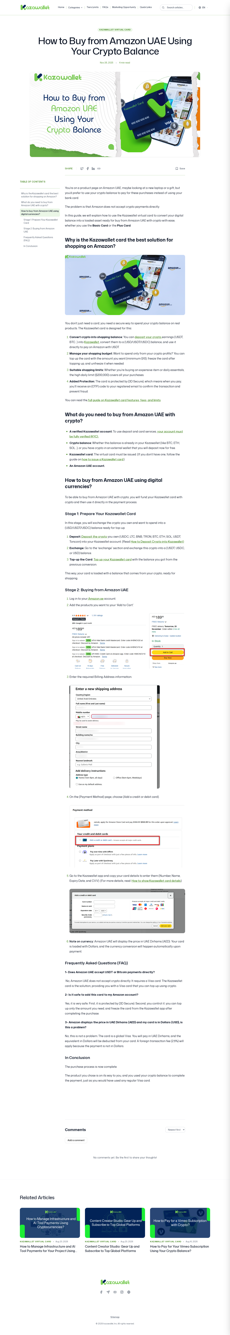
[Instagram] (121, 1292)
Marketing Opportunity (124, 7)
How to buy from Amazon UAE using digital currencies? (40, 212)
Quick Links (146, 7)
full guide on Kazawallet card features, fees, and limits (124, 400)
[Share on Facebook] (87, 168)
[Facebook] (101, 1292)
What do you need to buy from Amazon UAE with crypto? (37, 204)
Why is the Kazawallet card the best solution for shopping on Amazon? (39, 195)
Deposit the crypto (94, 537)
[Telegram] (108, 1292)
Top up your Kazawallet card (113, 559)
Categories (74, 7)
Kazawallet (91, 342)
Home (61, 7)
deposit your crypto (148, 337)
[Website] (128, 1292)
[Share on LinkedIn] (93, 168)
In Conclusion (31, 246)
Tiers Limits (93, 7)
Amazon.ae (96, 599)
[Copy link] (98, 168)
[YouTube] (115, 1292)
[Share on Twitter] (82, 168)
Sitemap (115, 1317)
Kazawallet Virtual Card (115, 29)
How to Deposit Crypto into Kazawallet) (157, 542)
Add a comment (76, 1140)
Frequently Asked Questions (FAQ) (38, 239)
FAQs (105, 7)
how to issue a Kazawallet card (102, 459)
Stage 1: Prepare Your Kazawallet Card (41, 221)
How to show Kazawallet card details (156, 881)
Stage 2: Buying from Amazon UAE (39, 230)
